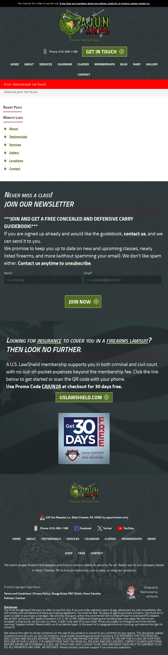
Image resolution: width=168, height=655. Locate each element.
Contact (84, 74)
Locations (16, 160)
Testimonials (18, 136)
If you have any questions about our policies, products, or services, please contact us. (105, 3)
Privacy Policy (41, 593)
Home (14, 64)
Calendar (65, 64)
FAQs (81, 553)
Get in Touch (101, 51)
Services (45, 64)
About (29, 64)
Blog (123, 64)
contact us (135, 233)
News (152, 538)
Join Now (80, 301)
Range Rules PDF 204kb (67, 593)
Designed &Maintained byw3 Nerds (149, 592)
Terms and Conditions (17, 593)
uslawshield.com (81, 397)
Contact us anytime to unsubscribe (54, 262)
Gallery (152, 64)
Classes (83, 64)
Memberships (104, 64)
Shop (137, 64)
